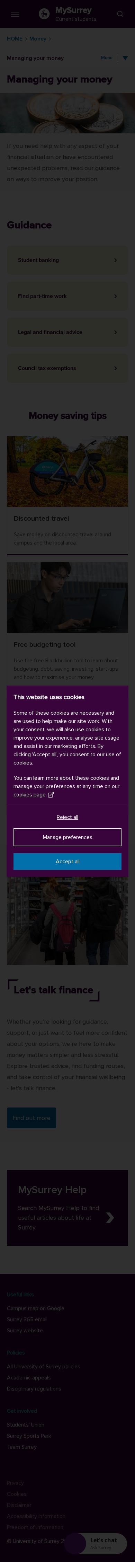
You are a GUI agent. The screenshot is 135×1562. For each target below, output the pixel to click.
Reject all (67, 817)
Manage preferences (67, 837)
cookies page (30, 794)
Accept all (68, 861)
